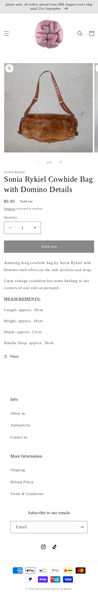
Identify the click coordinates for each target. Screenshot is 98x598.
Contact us (18, 437)
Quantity (10, 217)
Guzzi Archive (42, 589)
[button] (6, 33)
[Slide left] (37, 162)
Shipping (9, 208)
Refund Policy (22, 482)
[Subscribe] (81, 527)
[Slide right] (60, 162)
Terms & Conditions (26, 494)
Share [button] (14, 356)
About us (17, 413)
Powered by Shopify (61, 589)
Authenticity (20, 425)
